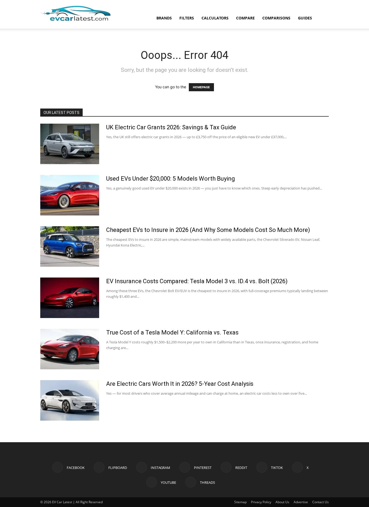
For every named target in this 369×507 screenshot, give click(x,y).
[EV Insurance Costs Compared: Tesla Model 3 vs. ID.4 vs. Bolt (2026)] (69, 298)
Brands (164, 18)
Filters (186, 18)
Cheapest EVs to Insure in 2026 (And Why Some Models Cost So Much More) (208, 230)
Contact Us (320, 502)
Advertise (301, 502)
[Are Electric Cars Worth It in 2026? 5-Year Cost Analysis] (69, 400)
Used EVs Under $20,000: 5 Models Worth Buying (170, 178)
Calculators (215, 18)
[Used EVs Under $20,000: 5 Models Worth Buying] (69, 195)
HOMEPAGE (201, 87)
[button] (322, 18)
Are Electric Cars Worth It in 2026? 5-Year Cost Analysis (179, 383)
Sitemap (240, 502)
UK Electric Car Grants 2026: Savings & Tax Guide (171, 127)
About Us (282, 502)
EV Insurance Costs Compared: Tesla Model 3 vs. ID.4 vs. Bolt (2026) (197, 281)
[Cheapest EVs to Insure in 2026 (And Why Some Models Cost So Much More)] (69, 246)
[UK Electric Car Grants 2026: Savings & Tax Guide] (69, 144)
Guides (305, 18)
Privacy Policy (261, 502)
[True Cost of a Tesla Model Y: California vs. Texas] (69, 349)
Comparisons (276, 18)
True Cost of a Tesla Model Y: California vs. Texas (172, 332)
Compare (245, 18)
